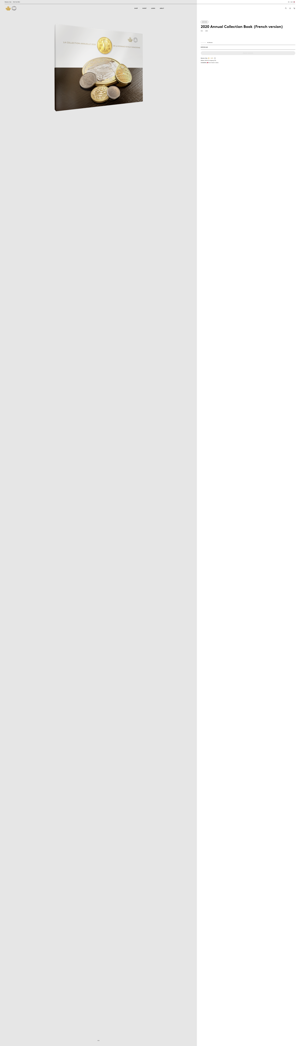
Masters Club (8, 2)
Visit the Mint (16, 2)
